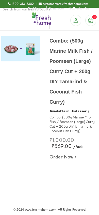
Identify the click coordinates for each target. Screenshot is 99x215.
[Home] (41, 13)
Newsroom (56, 8)
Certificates (36, 8)
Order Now (62, 157)
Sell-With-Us (79, 8)
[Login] (75, 20)
